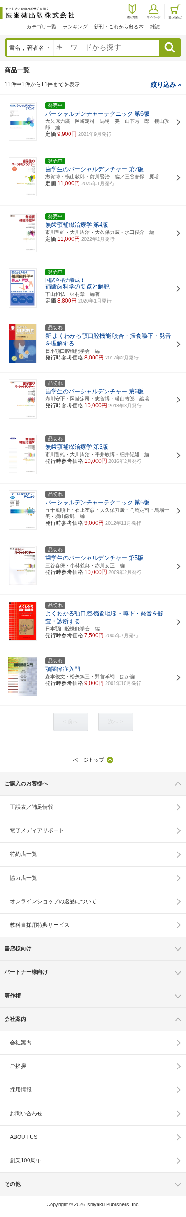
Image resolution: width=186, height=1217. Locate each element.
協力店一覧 (23, 878)
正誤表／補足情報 (31, 807)
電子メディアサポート (37, 830)
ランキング (75, 26)
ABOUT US (23, 1137)
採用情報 (21, 1089)
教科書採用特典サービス (40, 925)
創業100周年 (25, 1160)
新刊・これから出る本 (119, 26)
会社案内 (21, 1043)
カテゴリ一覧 (41, 26)
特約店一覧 (23, 854)
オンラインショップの (53, 901)
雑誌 (155, 26)
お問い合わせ (26, 1113)
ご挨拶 (18, 1066)
